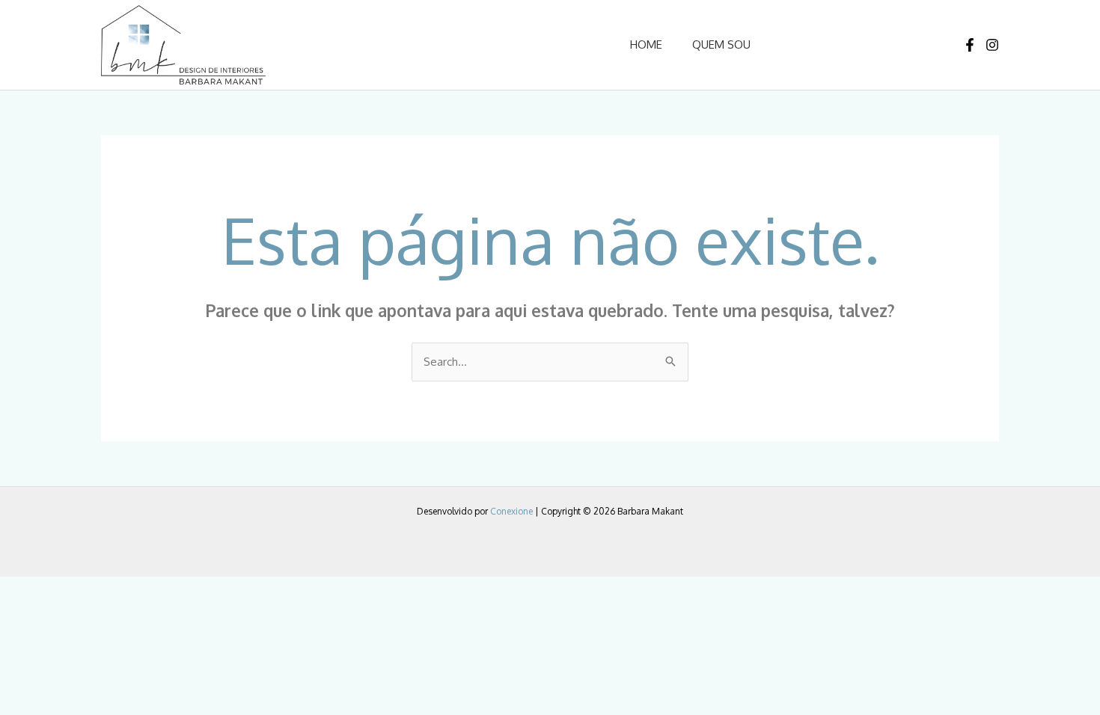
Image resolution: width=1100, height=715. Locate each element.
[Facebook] (970, 45)
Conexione (511, 511)
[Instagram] (992, 45)
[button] (842, 44)
